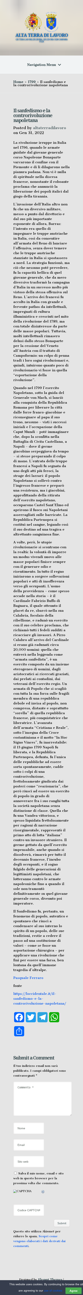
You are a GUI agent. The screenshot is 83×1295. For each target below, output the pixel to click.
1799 (32, 82)
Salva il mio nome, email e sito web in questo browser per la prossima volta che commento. (38, 1178)
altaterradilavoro (49, 127)
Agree (74, 1290)
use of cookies (53, 1290)
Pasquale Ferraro (28, 978)
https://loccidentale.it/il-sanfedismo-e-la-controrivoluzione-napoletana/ (39, 998)
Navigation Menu (41, 65)
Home (18, 82)
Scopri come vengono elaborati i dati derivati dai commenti (39, 1241)
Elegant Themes (50, 1279)
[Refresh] (43, 1192)
